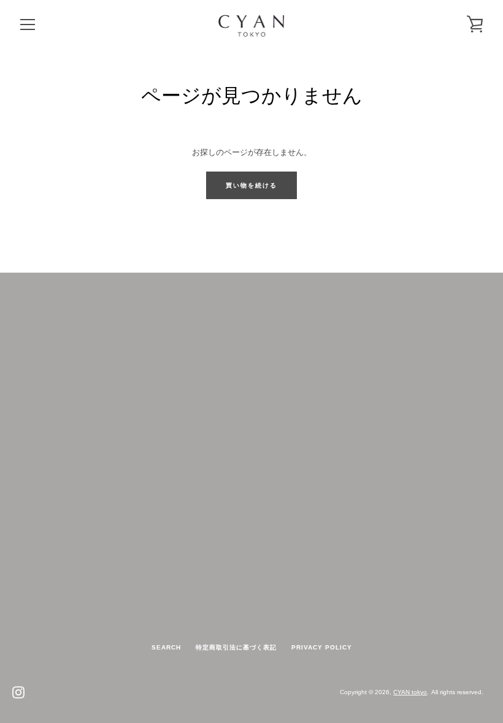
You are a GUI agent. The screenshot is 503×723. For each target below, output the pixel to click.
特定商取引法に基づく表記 (236, 647)
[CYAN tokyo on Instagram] (18, 691)
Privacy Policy (321, 647)
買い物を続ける (251, 185)
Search (166, 647)
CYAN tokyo (410, 692)
